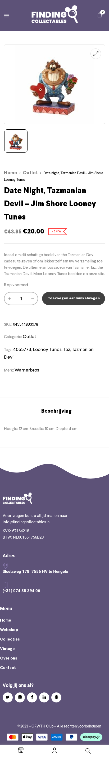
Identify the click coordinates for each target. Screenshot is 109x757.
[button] (99, 15)
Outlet (30, 173)
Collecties (10, 639)
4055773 (22, 349)
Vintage (7, 649)
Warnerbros (27, 370)
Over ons (8, 658)
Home (10, 173)
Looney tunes (47, 349)
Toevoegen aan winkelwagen (74, 298)
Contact (8, 668)
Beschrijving (56, 411)
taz (66, 349)
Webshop (9, 630)
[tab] (56, 411)
